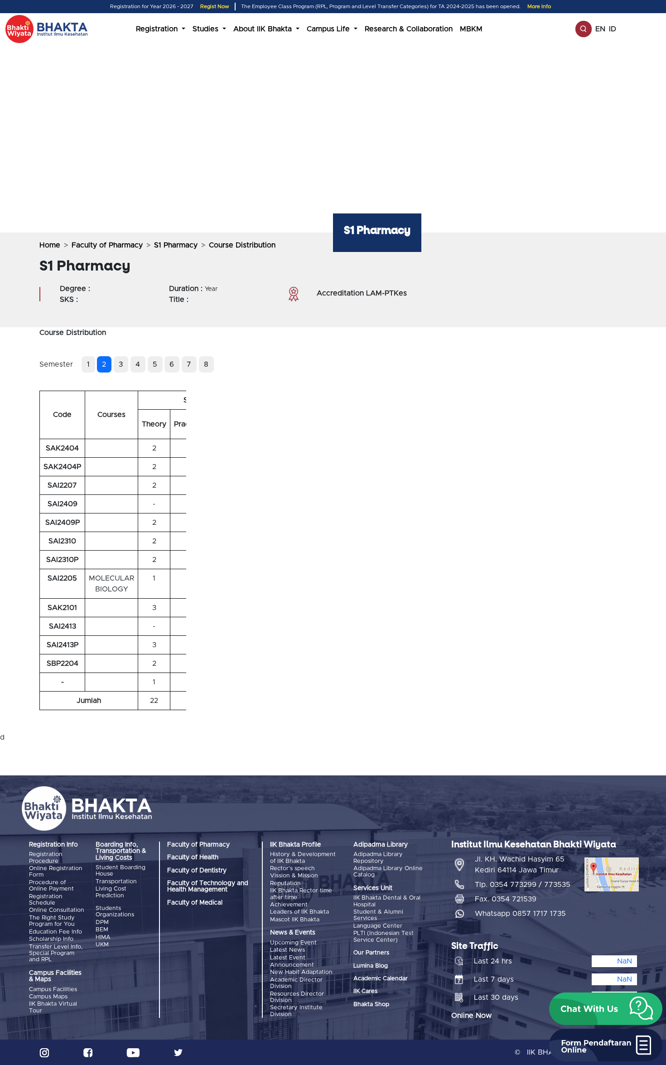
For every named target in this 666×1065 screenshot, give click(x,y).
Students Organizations (115, 911)
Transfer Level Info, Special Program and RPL (55, 953)
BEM (102, 930)
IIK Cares (365, 991)
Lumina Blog (370, 966)
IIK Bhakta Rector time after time (301, 894)
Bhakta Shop (371, 1004)
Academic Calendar (380, 979)
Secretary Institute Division (296, 1011)
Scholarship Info (51, 939)
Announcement (292, 965)
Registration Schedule (46, 900)
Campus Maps (48, 997)
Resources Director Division (297, 997)
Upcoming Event (293, 943)
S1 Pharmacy (176, 245)
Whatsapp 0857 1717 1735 (520, 913)
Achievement (289, 905)
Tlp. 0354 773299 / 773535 (522, 884)
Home (49, 245)
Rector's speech (292, 868)
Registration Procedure (46, 858)
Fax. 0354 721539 (505, 899)
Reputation (285, 883)
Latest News (287, 950)
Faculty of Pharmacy (107, 245)
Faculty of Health (192, 857)
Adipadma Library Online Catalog (388, 872)
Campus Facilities (53, 989)
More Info (539, 6)
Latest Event (287, 958)
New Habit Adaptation (301, 972)
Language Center (377, 926)
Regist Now (214, 6)
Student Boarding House (120, 871)
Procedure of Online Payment (51, 886)
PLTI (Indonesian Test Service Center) (383, 936)
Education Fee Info (55, 932)
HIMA (103, 937)
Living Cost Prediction (111, 892)
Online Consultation (56, 910)
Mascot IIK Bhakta (294, 920)
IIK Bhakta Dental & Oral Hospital (386, 901)
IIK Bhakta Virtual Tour (53, 1007)
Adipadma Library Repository (378, 858)
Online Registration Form (55, 872)
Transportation (116, 882)
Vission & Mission (294, 876)
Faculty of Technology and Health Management (207, 886)
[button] (605, 1008)
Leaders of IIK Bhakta (299, 912)
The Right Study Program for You (52, 921)
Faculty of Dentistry (197, 870)
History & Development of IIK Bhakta (303, 858)
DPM (102, 922)
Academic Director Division (296, 983)
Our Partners (371, 953)
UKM (102, 945)
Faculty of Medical (194, 903)
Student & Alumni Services (378, 915)
